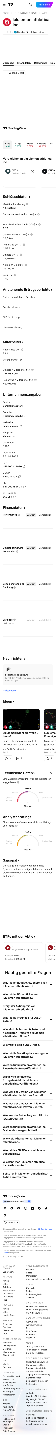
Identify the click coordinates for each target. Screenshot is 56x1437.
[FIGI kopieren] (24, 486)
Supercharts (8, 1272)
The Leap (30, 1297)
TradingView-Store (35, 1346)
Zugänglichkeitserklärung (38, 1374)
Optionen (7, 1349)
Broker (29, 1291)
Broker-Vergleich (33, 1294)
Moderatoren (9, 1394)
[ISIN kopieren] (24, 466)
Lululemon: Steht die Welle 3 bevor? (20, 734)
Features (30, 1269)
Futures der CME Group (37, 1306)
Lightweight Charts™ (35, 1399)
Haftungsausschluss (35, 1365)
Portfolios (7, 1342)
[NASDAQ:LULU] (5, 727)
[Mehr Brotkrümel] (15, 13)
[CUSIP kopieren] (19, 476)
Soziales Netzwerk (11, 1376)
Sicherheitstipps (33, 1377)
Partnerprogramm (34, 1421)
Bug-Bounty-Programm (37, 1381)
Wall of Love (8, 1379)
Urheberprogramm (11, 1388)
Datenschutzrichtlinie (36, 1368)
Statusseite (31, 1384)
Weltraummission (34, 1325)
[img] (42, 32)
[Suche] (30, 4)
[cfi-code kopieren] (14, 497)
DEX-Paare (8, 1296)
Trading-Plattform (34, 1405)
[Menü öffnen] (4, 4)
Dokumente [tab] (40, 62)
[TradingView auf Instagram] (26, 1208)
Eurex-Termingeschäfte (37, 1309)
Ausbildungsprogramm (36, 1424)
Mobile (6, 1364)
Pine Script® (8, 1355)
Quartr (5, 1253)
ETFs (5, 1284)
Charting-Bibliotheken (36, 1396)
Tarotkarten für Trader (36, 1349)
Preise (29, 1272)
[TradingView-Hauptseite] (14, 1196)
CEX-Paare (8, 1293)
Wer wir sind (31, 1321)
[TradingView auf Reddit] (5, 1215)
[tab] (31, 515)
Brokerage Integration (36, 1418)
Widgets (30, 1393)
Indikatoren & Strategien (9, 1420)
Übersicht (30, 1288)
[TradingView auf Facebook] (12, 1208)
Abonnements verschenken (39, 1279)
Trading (6, 1403)
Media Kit (30, 1337)
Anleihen (7, 1287)
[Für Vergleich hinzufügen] (32, 171)
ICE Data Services (44, 1229)
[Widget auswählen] (50, 773)
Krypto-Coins (9, 1290)
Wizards (6, 1424)
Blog (28, 1328)
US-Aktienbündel (34, 1313)
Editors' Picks (9, 1410)
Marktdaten (31, 1276)
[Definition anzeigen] (27, 204)
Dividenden (8, 1330)
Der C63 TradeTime (35, 1353)
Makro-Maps (9, 1352)
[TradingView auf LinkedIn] (32, 1208)
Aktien (6, 1281)
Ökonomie (7, 1324)
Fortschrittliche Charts (36, 1402)
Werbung (30, 1414)
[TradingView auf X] (5, 1208)
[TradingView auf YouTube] (19, 1208)
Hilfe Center (31, 1331)
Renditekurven (10, 1345)
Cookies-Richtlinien (35, 1371)
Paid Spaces (9, 1431)
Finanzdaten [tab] (24, 62)
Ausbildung (8, 1407)
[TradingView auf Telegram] (39, 1208)
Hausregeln (8, 1391)
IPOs (5, 1333)
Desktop (7, 1367)
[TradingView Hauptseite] (10, 5)
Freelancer (8, 1428)
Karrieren (30, 1334)
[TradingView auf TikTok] (46, 1208)
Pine (5, 1300)
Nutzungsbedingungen (37, 1362)
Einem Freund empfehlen (9, 1383)
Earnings (7, 1327)
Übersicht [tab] (8, 62)
